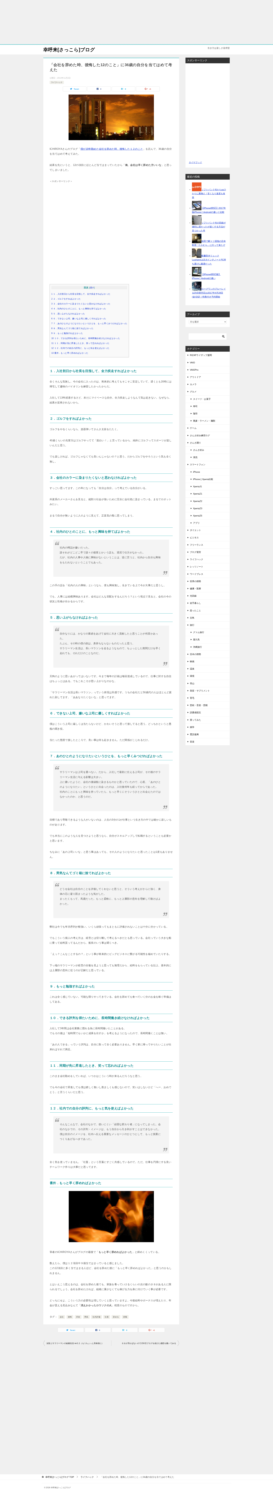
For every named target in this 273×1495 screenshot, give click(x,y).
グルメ (193, 391)
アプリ (196, 523)
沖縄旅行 (197, 647)
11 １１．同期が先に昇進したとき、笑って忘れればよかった (80, 343)
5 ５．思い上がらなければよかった (68, 314)
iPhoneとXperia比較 (203, 479)
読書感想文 (195, 712)
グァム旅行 (198, 632)
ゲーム (193, 428)
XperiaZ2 (197, 501)
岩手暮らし (195, 603)
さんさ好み (198, 450)
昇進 (78, 1317)
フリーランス (196, 545)
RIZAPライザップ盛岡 (201, 355)
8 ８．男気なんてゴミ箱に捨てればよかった (72, 328)
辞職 (125, 1317)
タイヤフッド (195, 162)
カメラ (193, 384)
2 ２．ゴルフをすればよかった (66, 299)
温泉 (192, 668)
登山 (192, 683)
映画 (192, 661)
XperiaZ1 (197, 493)
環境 (192, 676)
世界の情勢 (195, 581)
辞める (116, 1317)
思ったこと (195, 610)
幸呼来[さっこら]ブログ (69, 49)
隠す (92, 287)
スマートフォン (197, 464)
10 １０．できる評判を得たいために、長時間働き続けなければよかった (85, 338)
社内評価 (96, 1317)
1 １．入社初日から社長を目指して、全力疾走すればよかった (80, 294)
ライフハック (56, 82)
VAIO (192, 362)
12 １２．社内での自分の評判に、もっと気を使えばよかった (80, 348)
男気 (86, 1317)
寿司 (195, 406)
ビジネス (194, 537)
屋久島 (196, 639)
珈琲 (195, 413)
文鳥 (192, 617)
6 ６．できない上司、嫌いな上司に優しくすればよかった (78, 319)
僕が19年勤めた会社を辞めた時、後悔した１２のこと (111, 149)
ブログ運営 (195, 552)
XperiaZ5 (197, 515)
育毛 (192, 698)
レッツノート (196, 566)
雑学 (192, 727)
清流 (195, 457)
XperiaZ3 (197, 508)
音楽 (192, 741)
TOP (59, 1477)
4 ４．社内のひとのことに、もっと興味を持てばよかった (78, 309)
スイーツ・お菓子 (202, 399)
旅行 (192, 625)
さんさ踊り (195, 442)
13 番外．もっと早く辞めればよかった (69, 353)
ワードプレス (196, 574)
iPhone (196, 472)
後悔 (70, 1317)
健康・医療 (195, 588)
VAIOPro (194, 370)
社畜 (107, 1317)
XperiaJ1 (197, 486)
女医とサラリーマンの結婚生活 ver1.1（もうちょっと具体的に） (75, 1343)
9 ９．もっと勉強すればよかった (67, 333)
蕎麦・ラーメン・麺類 (204, 421)
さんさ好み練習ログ (200, 435)
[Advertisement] (136, 22)
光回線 (193, 596)
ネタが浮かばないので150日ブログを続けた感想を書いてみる (149, 1343)
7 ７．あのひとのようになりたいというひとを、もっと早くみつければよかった (89, 323)
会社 (62, 1317)
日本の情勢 (195, 654)
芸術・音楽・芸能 (199, 705)
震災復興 (194, 734)
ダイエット (195, 530)
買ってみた (195, 720)
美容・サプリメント (200, 690)
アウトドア (195, 377)
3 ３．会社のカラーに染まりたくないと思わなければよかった (80, 304)
